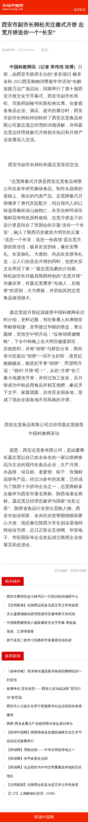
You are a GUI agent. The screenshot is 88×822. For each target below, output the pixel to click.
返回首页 (80, 9)
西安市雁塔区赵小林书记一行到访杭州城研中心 (42, 596)
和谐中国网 (44, 817)
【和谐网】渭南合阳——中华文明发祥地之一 (41, 750)
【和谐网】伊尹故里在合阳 (27, 758)
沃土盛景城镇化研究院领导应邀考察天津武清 (41, 614)
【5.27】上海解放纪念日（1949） (32, 793)
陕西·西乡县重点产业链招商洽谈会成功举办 (40, 723)
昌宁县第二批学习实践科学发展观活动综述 (39, 640)
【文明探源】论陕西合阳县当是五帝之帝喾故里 (42, 605)
